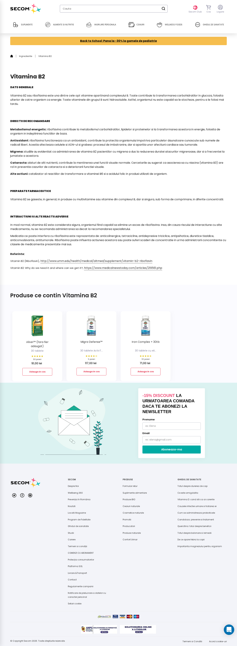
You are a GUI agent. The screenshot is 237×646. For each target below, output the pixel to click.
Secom (27, 640)
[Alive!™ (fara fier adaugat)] (37, 327)
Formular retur (130, 486)
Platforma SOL (75, 566)
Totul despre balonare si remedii (194, 532)
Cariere (71, 539)
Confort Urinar (130, 539)
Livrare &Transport (77, 573)
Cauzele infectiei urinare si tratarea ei (197, 506)
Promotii (127, 519)
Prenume (148, 419)
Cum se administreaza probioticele (196, 512)
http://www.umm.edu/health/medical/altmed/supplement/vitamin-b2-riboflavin (96, 261)
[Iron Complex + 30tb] (146, 327)
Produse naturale (132, 532)
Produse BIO (129, 499)
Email (146, 433)
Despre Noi (73, 486)
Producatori (129, 526)
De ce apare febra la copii (191, 539)
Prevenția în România (79, 499)
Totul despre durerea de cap (192, 486)
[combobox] (114, 8)
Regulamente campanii (80, 586)
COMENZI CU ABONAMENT (81, 552)
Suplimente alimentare (135, 492)
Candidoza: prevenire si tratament (195, 519)
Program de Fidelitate (79, 519)
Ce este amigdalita (187, 492)
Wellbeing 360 (75, 492)
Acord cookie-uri (218, 641)
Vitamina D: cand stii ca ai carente (195, 499)
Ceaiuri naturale (131, 506)
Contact (72, 579)
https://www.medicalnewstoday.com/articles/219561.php (123, 268)
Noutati (71, 506)
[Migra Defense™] (91, 327)
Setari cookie (74, 603)
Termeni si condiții (77, 546)
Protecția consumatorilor (81, 559)
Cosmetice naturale (133, 512)
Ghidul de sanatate (78, 526)
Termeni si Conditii (192, 641)
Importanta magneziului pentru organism (199, 546)
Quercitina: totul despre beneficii (194, 526)
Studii (71, 532)
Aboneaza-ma (171, 449)
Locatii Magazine (77, 512)
